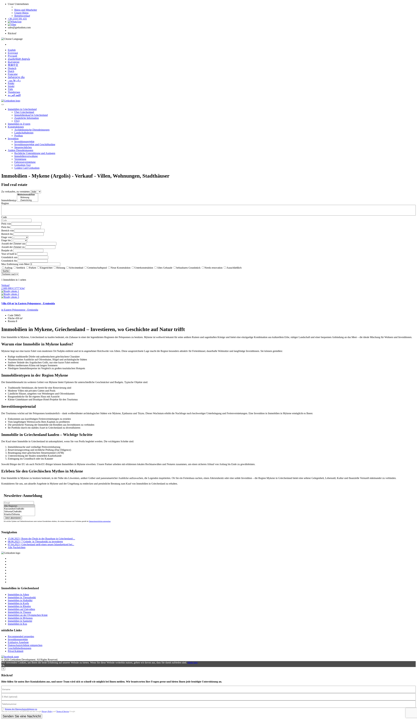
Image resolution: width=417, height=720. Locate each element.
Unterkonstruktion (143, 267)
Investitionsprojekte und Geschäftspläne (34, 144)
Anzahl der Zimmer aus (13, 243)
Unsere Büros (21, 12)
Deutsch (12, 68)
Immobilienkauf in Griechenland (31, 115)
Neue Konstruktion (120, 267)
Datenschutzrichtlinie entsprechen (100, 521)
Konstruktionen (16, 126)
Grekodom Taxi (22, 165)
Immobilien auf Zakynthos (21, 609)
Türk (10, 89)
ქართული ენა (16, 77)
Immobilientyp (8, 200)
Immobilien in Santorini (20, 621)
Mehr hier (192, 662)
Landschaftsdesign (23, 132)
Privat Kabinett (15, 651)
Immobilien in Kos (17, 623)
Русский (12, 55)
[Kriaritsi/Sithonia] (19, 514)
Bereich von (7, 230)
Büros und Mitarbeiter (25, 9)
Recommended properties (21, 636)
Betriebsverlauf (22, 15)
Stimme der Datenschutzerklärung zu (21, 709)
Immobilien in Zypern (19, 123)
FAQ (17, 121)
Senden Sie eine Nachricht (22, 716)
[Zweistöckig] (27, 200)
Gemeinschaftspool (97, 267)
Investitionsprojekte (24, 141)
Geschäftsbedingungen (19, 648)
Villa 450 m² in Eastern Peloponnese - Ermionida (28, 303)
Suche (6, 271)
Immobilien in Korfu (18, 603)
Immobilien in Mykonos (20, 618)
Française (13, 74)
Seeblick (20, 267)
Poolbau (18, 135)
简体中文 (13, 65)
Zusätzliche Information (26, 118)
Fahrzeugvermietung (25, 162)
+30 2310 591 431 (17, 18)
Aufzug (8, 267)
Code (4, 217)
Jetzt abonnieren (13, 518)
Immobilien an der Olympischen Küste (28, 615)
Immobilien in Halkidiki (20, 600)
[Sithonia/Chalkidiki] (19, 511)
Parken (32, 267)
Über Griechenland (24, 112)
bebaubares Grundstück (188, 267)
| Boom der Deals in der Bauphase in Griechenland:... (41, 538)
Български (13, 62)
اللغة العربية (14, 95)
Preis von (6, 223)
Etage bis (6, 240)
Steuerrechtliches (23, 147)
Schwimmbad (76, 267)
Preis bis (5, 227)
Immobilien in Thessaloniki (22, 597)
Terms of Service (62, 711)
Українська (14, 92)
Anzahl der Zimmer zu (13, 247)
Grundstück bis (9, 260)
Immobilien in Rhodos (19, 606)
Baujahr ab (7, 250)
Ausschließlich (234, 267)
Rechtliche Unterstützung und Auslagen (34, 153)
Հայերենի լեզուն (19, 59)
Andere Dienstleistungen (20, 150)
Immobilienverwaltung (26, 156)
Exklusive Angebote (18, 642)
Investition (13, 138)
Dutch (11, 71)
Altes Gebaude (164, 267)
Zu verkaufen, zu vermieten (15, 191)
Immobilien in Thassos (19, 612)
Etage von (6, 237)
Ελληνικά (13, 53)
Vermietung (20, 159)
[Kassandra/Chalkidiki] (19, 509)
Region (5, 203)
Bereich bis (7, 234)
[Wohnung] (27, 197)
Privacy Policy (47, 711)
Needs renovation (213, 267)
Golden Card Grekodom (26, 168)
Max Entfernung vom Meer (15, 264)
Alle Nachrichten (16, 547)
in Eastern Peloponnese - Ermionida (19, 309)
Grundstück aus (9, 257)
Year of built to (9, 253)
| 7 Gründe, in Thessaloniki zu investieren (35, 541)
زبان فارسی (14, 80)
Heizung (60, 267)
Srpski (11, 86)
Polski (11, 83)
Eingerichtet (46, 267)
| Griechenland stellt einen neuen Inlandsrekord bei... (41, 544)
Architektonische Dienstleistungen (32, 129)
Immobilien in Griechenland (22, 109)
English (12, 50)
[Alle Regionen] (19, 506)
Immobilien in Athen (18, 594)
